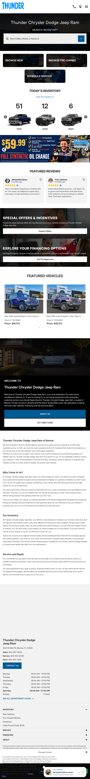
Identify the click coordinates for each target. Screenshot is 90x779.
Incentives (7, 721)
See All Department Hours (18, 698)
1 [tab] (17, 160)
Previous (5, 116)
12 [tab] (55, 160)
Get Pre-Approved (45, 259)
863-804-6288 (13, 656)
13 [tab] (59, 160)
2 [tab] (20, 160)
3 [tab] (24, 160)
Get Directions (45, 423)
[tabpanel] (45, 148)
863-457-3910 (12, 659)
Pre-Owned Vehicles (12, 718)
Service (7, 730)
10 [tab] (48, 160)
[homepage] (13, 6)
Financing (8, 735)
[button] (86, 752)
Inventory (8, 709)
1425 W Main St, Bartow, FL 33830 (18, 648)
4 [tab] (27, 160)
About (6, 740)
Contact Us (12, 665)
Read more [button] (83, 200)
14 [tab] (62, 160)
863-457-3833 (12, 652)
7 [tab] (38, 160)
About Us (45, 414)
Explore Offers (45, 231)
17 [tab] (73, 160)
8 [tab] (41, 160)
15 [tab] (66, 160)
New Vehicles (9, 714)
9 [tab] (45, 160)
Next (85, 116)
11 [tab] (52, 160)
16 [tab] (69, 160)
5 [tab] (31, 160)
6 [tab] (34, 160)
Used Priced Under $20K (14, 725)
